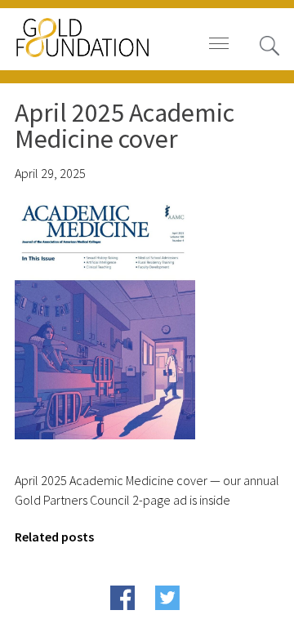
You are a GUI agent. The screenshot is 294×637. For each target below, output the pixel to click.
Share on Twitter (195, 622)
